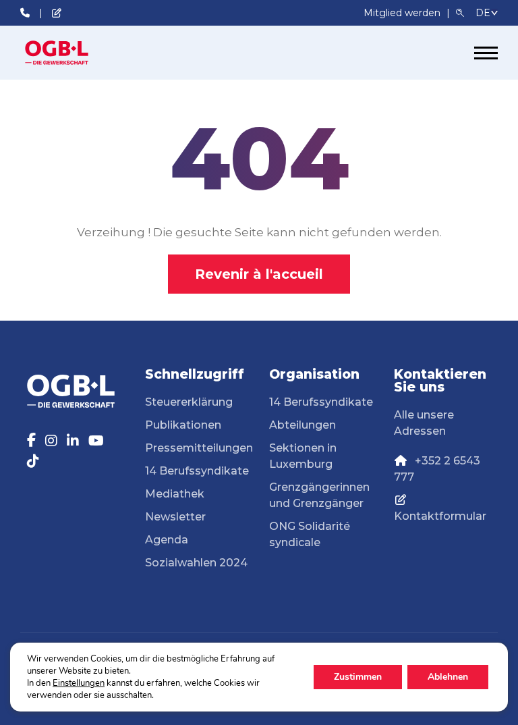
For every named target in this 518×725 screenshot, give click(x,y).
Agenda (166, 539)
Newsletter (175, 516)
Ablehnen (448, 676)
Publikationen (183, 425)
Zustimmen (358, 676)
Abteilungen (302, 425)
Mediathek (174, 493)
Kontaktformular (440, 516)
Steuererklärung (189, 402)
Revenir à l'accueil (259, 274)
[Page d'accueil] (70, 53)
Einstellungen (79, 683)
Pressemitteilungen (199, 447)
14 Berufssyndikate (197, 470)
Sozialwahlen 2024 (196, 562)
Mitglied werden (403, 13)
